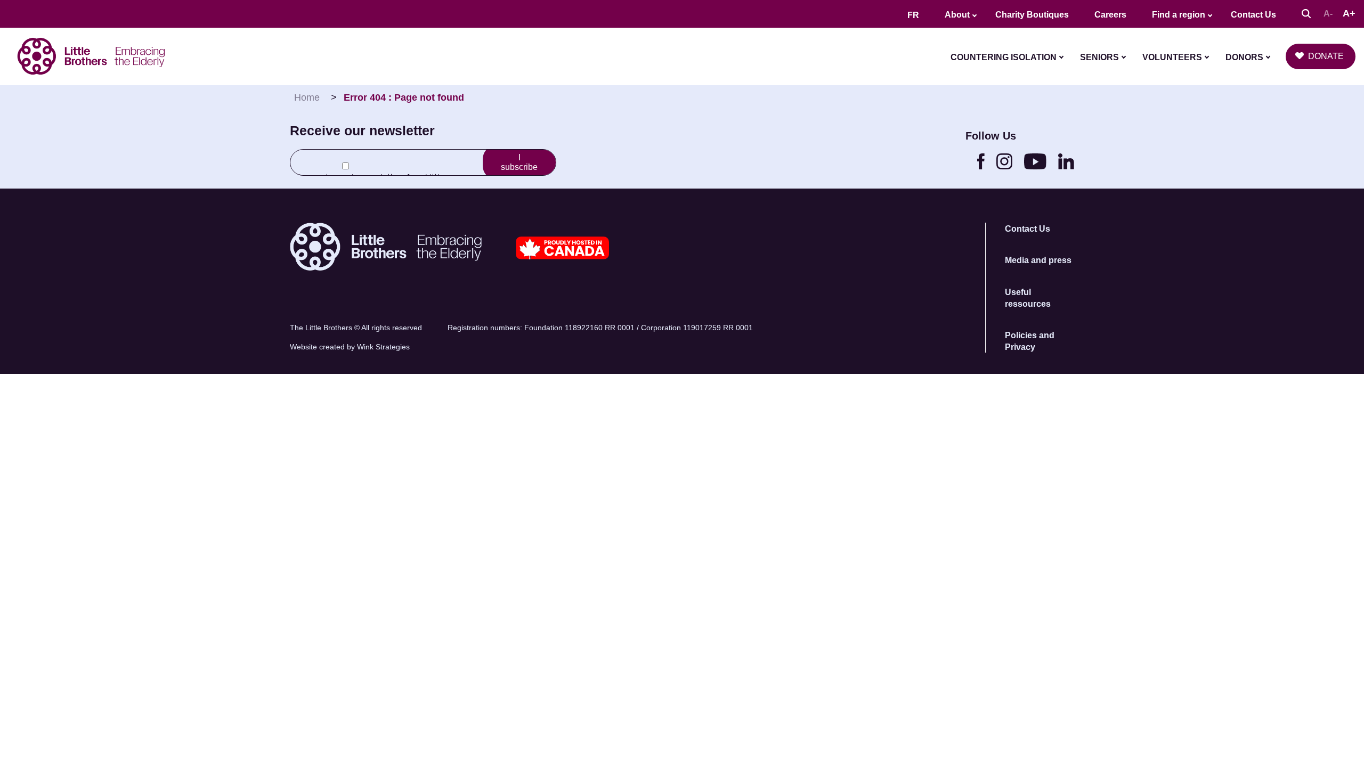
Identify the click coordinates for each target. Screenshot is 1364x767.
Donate (1326, 56)
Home (307, 97)
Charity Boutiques (1032, 14)
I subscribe (519, 162)
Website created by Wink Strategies (350, 346)
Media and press (1038, 260)
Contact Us (1253, 14)
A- (1328, 13)
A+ (1349, 13)
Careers (1110, 14)
